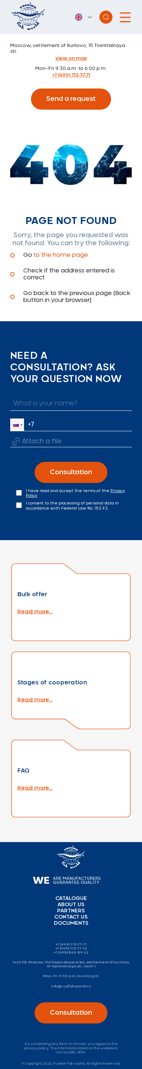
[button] (17, 424)
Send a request (71, 99)
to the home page (60, 255)
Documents (71, 923)
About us (71, 904)
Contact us (71, 917)
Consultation (71, 472)
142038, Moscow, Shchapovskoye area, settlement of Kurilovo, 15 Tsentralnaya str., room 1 (71, 964)
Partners (71, 910)
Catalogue (71, 898)
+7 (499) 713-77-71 (71, 75)
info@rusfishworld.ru (71, 986)
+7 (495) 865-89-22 (71, 952)
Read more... (34, 611)
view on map (71, 58)
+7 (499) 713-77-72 (71, 948)
